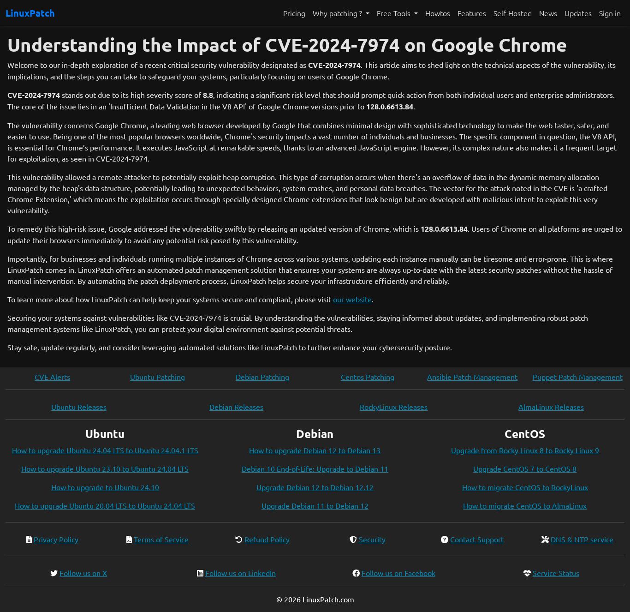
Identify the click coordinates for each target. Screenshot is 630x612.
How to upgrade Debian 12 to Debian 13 (314, 450)
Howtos (437, 13)
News (548, 13)
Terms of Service (161, 539)
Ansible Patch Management (472, 376)
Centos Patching (367, 376)
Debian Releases (236, 406)
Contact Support (477, 539)
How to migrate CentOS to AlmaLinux (525, 505)
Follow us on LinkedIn (240, 572)
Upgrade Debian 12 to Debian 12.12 (315, 487)
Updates (578, 13)
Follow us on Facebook (398, 572)
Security (372, 539)
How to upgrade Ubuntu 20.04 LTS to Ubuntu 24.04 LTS (105, 505)
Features (472, 13)
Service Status (556, 572)
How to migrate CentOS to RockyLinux (525, 487)
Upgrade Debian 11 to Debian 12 (315, 505)
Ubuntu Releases (79, 406)
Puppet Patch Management (578, 376)
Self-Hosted (512, 13)
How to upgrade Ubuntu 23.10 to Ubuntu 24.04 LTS (105, 468)
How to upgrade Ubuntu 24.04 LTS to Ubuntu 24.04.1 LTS (105, 450)
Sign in (610, 13)
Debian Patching (262, 376)
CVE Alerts (52, 376)
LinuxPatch (30, 13)
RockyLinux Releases (394, 406)
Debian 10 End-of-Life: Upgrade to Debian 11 (315, 468)
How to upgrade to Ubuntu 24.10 (105, 487)
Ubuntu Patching (157, 376)
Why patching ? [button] (338, 13)
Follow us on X (83, 572)
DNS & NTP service (582, 539)
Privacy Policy (56, 539)
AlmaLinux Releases (551, 406)
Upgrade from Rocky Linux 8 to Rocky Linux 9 (525, 450)
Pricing (294, 13)
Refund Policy (267, 539)
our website (352, 299)
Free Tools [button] (394, 13)
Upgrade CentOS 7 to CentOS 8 (525, 468)
